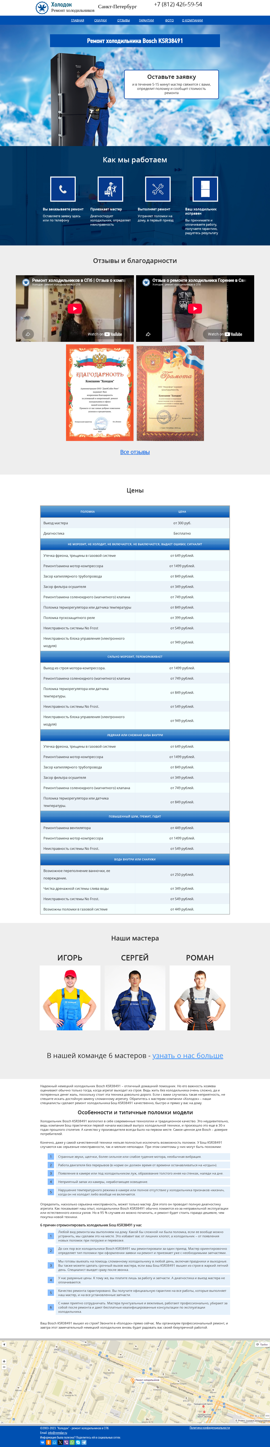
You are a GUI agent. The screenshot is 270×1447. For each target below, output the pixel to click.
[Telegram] (83, 1442)
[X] (60, 1442)
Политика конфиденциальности (210, 1428)
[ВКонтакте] (42, 1442)
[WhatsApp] (72, 1442)
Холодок (72, 7)
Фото (169, 20)
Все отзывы (135, 451)
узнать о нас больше (188, 1055)
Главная (77, 20)
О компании (192, 20)
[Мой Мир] (54, 1442)
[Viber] (66, 1442)
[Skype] (78, 1442)
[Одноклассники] (48, 1442)
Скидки (100, 20)
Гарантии (146, 20)
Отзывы (123, 20)
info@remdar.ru (57, 1433)
